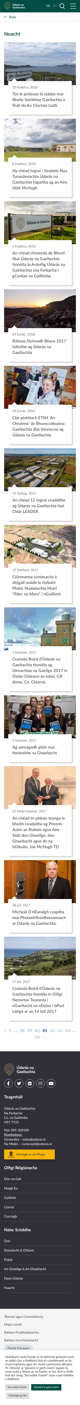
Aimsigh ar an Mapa (30, 1154)
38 (22, 1031)
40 (37, 1031)
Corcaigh (10, 1216)
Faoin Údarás (13, 1278)
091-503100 (20, 1130)
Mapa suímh (13, 1324)
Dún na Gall (12, 1179)
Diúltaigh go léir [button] (18, 1395)
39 (29, 1031)
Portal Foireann (18, 1348)
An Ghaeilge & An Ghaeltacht (25, 1269)
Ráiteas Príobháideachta (21, 1332)
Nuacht (9, 1288)
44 (67, 1031)
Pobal (8, 1260)
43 (60, 1031)
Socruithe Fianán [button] (17, 1387)
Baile (12, 17)
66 (37, 1037)
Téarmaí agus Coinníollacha (23, 1316)
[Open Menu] (73, 6)
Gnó (7, 1241)
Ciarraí (9, 1207)
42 (52, 1031)
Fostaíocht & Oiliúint (19, 1250)
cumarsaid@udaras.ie (37, 1144)
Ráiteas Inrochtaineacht (21, 1340)
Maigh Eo (11, 1188)
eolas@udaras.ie (34, 1139)
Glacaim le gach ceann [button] (46, 1387)
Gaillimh (10, 1197)
